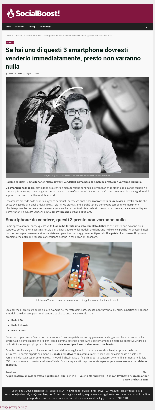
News (8, 26)
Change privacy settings (13, 407)
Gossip (32, 26)
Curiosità (19, 26)
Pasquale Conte (15, 73)
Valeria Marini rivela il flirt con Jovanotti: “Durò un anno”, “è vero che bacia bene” (114, 376)
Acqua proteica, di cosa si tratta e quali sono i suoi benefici (41, 374)
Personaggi (45, 26)
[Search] (146, 27)
